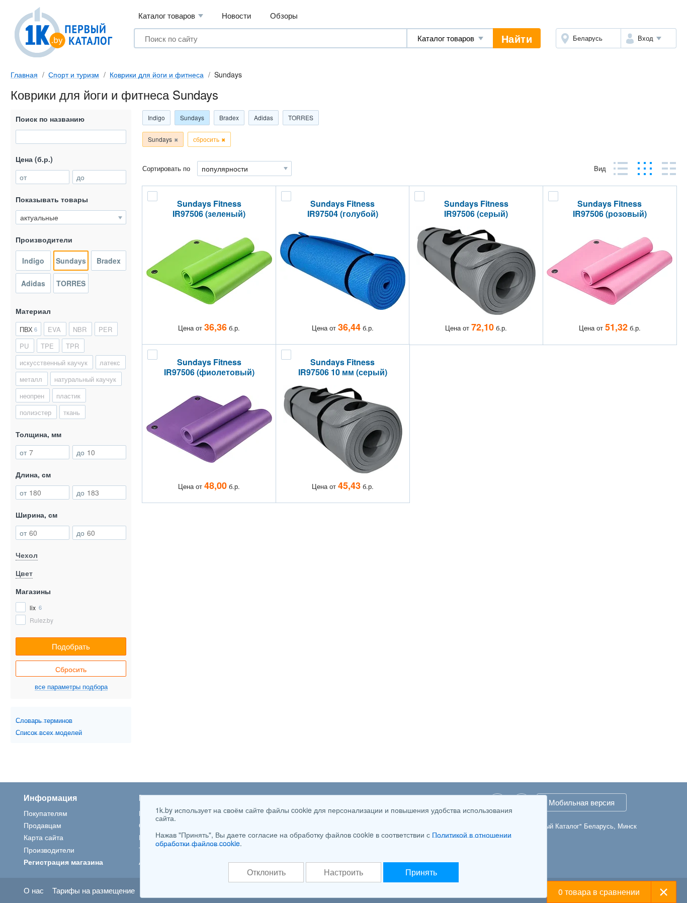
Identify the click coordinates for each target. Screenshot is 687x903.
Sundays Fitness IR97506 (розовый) (610, 209)
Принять (421, 872)
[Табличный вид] (644, 168)
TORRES (300, 117)
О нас (34, 890)
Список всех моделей (49, 732)
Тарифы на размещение (93, 890)
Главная (24, 74)
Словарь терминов (44, 720)
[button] (648, 38)
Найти (517, 38)
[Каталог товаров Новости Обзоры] (450, 38)
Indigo (156, 117)
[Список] (668, 168)
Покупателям (45, 813)
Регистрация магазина (63, 862)
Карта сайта (43, 837)
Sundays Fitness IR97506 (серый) (476, 209)
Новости (236, 15)
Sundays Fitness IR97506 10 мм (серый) (342, 367)
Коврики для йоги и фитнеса (157, 74)
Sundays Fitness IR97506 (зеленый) (209, 209)
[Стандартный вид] (620, 168)
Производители (49, 850)
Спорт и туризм (73, 74)
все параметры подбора (71, 687)
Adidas (263, 117)
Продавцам (42, 825)
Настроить (343, 872)
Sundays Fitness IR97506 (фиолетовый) (209, 367)
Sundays (192, 117)
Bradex (229, 117)
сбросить (206, 139)
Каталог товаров (170, 15)
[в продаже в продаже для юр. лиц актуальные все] (71, 217)
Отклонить (266, 872)
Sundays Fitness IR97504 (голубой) (342, 209)
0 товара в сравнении (599, 891)
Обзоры (284, 15)
